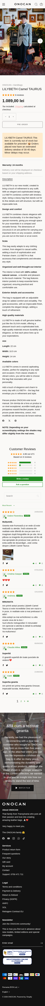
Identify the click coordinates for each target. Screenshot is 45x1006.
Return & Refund (10, 895)
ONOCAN (6, 85)
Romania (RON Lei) (9, 987)
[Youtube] (8, 838)
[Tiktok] (24, 838)
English (5, 992)
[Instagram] (13, 838)
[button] (4, 40)
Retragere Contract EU (12, 911)
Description (7, 179)
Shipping (19, 106)
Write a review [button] (22, 479)
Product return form (11, 849)
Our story (6, 858)
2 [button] (21, 701)
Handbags (18, 85)
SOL (4, 907)
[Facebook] (3, 838)
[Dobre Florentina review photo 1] (7, 554)
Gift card (6, 862)
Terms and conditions (12, 887)
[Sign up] (41, 943)
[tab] (8, 179)
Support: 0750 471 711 (12, 874)
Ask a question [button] (22, 484)
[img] (8, 512)
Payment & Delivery (11, 891)
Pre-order (22, 124)
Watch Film (24, 788)
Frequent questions (11, 854)
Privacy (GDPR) (9, 899)
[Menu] (3, 4)
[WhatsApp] (19, 838)
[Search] (36, 4)
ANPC (5, 903)
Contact (5, 870)
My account (7, 866)
